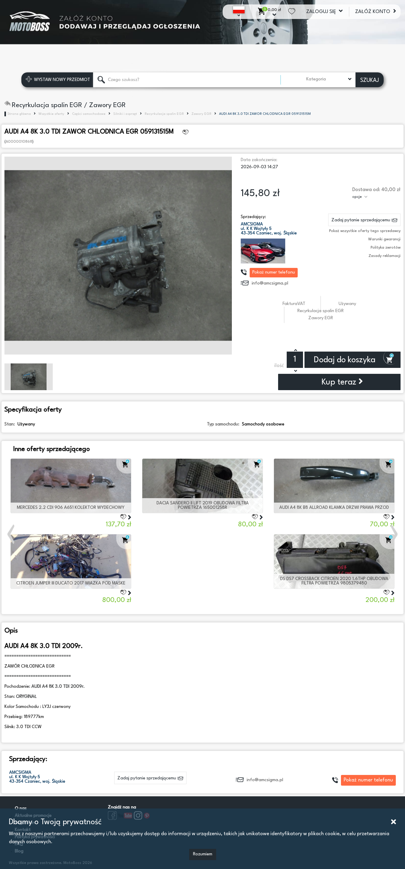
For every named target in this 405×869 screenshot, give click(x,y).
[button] (11, 534)
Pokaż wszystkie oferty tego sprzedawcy (365, 231)
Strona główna (19, 114)
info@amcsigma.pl (270, 283)
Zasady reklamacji (385, 256)
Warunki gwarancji (384, 239)
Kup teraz (339, 382)
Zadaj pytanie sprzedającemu (361, 220)
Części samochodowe (89, 114)
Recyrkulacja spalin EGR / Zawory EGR (69, 105)
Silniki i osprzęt (125, 114)
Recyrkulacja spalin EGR (164, 114)
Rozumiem (202, 854)
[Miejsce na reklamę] (202, 26)
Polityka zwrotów (386, 248)
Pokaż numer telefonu (273, 272)
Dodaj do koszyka (345, 360)
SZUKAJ (369, 80)
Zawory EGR (201, 114)
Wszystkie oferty (51, 114)
